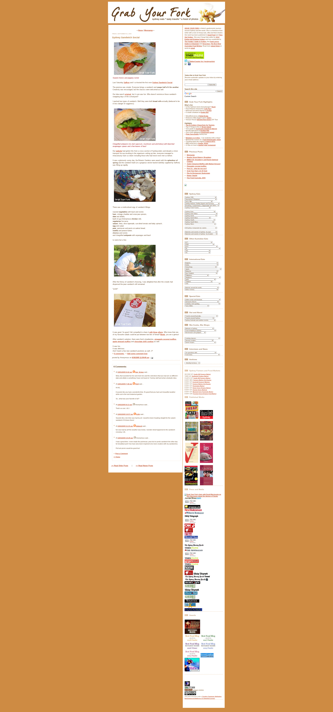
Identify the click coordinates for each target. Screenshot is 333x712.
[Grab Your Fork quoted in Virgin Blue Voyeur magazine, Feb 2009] (192, 562)
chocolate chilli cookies (143, 342)
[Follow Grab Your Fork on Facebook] (189, 69)
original (128, 94)
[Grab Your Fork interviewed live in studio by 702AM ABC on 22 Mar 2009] (191, 556)
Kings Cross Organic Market (202, 388)
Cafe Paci (207, 109)
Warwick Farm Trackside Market (203, 391)
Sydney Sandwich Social (126, 37)
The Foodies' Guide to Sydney (195, 42)
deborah (139, 426)
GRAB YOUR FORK (192, 28)
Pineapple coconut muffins (196, 166)
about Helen (215, 46)
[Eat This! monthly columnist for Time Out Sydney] (206, 418)
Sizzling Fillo (204, 131)
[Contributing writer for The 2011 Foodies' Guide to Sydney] (206, 462)
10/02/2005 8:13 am (125, 405)
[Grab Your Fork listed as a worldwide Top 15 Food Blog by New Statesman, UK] (193, 510)
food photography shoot (212, 140)
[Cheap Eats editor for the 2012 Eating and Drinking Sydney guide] (192, 440)
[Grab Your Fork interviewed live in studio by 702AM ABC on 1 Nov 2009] (191, 543)
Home (140, 30)
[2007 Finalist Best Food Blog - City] (208, 641)
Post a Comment (121, 454)
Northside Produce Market (200, 376)
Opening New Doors (204, 120)
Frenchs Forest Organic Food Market (204, 393)
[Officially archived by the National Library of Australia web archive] (193, 610)
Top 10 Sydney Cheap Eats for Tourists (200, 125)
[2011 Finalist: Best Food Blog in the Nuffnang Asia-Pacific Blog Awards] (192, 633)
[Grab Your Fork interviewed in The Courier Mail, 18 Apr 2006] (191, 594)
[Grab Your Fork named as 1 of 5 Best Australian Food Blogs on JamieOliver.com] (193, 498)
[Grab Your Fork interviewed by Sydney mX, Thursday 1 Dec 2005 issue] (190, 607)
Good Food (211, 35)
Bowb (162, 335)
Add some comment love (137, 354)
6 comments (119, 354)
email (193, 48)
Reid (137, 384)
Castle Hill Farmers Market (202, 374)
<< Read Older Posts (119, 466)
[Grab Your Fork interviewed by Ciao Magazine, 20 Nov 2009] (188, 535)
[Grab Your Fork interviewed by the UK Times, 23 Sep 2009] (191, 548)
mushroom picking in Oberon (206, 129)
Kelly (138, 414)
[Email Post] (151, 358)
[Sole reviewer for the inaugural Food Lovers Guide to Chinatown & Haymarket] (191, 485)
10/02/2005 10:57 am (125, 414)
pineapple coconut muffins (165, 339)
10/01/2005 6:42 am (125, 372)
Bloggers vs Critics (193, 138)
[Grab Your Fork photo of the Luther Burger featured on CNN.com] (190, 527)
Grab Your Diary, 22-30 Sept (197, 171)
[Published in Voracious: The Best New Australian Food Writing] (192, 462)
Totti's (209, 118)
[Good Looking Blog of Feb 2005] (207, 657)
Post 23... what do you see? (197, 169)
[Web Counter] (189, 680)
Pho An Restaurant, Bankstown (198, 173)
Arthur (209, 110)
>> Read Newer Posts (144, 466)
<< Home (117, 457)
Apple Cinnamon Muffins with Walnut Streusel (203, 164)
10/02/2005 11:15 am (125, 426)
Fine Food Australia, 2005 (196, 178)
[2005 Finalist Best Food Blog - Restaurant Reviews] (208, 649)
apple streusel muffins (122, 342)
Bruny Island (206, 127)
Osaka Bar (205, 112)
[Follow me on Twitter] (186, 61)
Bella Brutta (203, 116)
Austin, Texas (203, 143)
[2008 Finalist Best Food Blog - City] (192, 641)
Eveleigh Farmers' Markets (201, 382)
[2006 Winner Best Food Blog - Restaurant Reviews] (192, 649)
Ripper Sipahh (192, 176)
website (119, 151)
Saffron (127, 83)
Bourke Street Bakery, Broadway (199, 157)
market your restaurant (207, 145)
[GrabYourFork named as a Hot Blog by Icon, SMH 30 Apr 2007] (196, 580)
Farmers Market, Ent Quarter (202, 380)
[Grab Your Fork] (166, 24)
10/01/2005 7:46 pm (125, 384)
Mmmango (148, 30)
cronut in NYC (210, 141)
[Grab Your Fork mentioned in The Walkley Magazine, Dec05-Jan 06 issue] (192, 602)
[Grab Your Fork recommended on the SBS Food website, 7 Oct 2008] (189, 574)
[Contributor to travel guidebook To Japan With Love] (206, 485)
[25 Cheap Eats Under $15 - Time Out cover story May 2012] (192, 418)
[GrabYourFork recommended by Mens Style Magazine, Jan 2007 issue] (192, 583)
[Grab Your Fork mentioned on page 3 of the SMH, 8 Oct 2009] (194, 546)
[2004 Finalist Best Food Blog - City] (192, 657)
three (155, 332)
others (160, 332)
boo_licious (139, 372)
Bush (214, 107)
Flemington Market (198, 386)
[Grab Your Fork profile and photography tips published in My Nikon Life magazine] (192, 508)
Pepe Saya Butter (192, 134)
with (151, 332)
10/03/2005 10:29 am (125, 438)
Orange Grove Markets (200, 390)
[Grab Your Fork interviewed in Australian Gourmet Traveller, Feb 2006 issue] (190, 598)
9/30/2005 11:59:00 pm (140, 358)
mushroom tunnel (207, 132)
